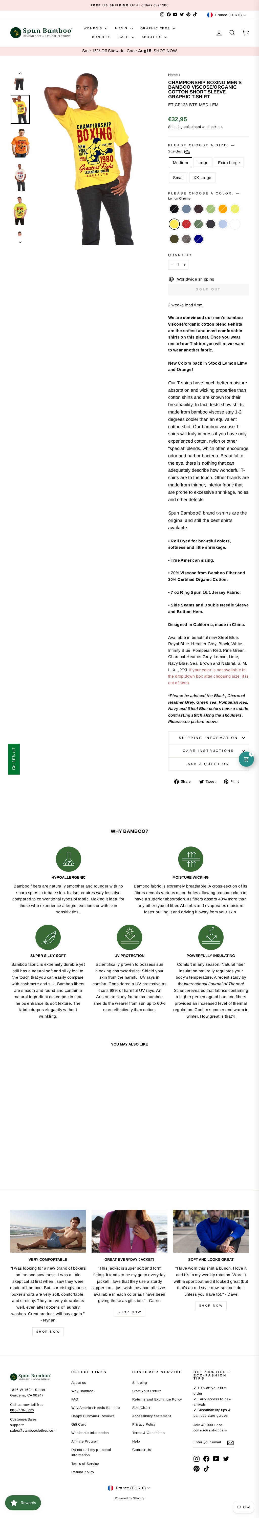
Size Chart (141, 1408)
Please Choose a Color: (203, 195)
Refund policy (82, 1472)
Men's (122, 28)
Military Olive (174, 239)
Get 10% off (14, 759)
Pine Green (198, 224)
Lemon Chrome (174, 224)
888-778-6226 (22, 1410)
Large (203, 163)
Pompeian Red (186, 224)
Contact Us (141, 1450)
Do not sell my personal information (91, 1452)
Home (173, 75)
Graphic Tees (155, 28)
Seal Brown (198, 209)
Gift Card (79, 1424)
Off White (235, 224)
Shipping (175, 127)
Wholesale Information (90, 1433)
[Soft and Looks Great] (211, 1231)
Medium (180, 163)
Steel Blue (186, 209)
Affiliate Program (85, 1441)
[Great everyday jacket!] (129, 1231)
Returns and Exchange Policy (157, 1399)
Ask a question (208, 764)
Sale (124, 37)
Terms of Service (85, 1464)
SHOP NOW (165, 51)
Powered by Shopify (129, 1498)
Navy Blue (211, 224)
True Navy (198, 239)
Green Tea (211, 209)
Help (136, 1441)
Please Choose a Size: (201, 148)
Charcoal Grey (186, 239)
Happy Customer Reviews (93, 1416)
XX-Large (202, 177)
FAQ (74, 1399)
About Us (152, 37)
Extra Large (229, 163)
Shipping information (208, 738)
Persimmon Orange (223, 209)
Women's (94, 28)
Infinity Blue (223, 224)
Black (174, 209)
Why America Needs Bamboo (95, 1408)
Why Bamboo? (83, 1391)
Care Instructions (208, 751)
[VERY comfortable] (48, 1231)
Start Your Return (147, 1391)
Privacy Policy (144, 1424)
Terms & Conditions (148, 1433)
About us (78, 1383)
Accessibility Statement (151, 1416)
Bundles (101, 37)
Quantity (180, 255)
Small (178, 177)
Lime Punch (235, 209)
